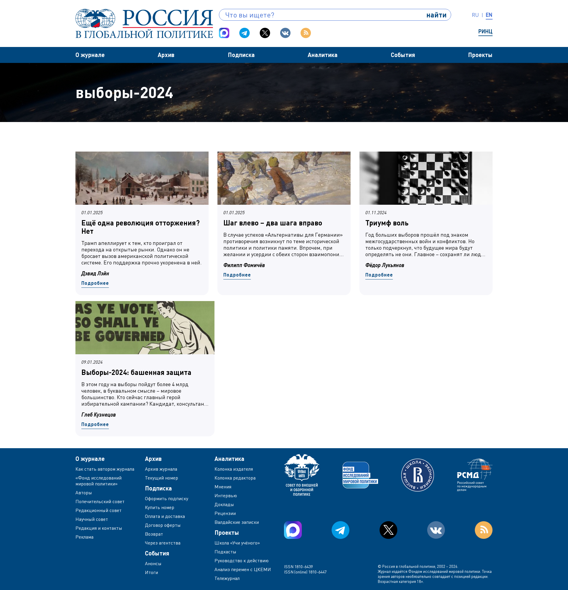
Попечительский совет (100, 501)
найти (436, 14)
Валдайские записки (236, 522)
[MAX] (224, 33)
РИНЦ (485, 31)
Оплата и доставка (165, 516)
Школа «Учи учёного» (237, 543)
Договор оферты (163, 525)
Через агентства (162, 543)
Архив (166, 54)
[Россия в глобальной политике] (144, 23)
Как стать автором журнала (104, 469)
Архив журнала (161, 469)
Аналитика (323, 54)
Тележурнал (227, 578)
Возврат (154, 534)
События (403, 54)
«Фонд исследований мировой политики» (98, 481)
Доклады (224, 504)
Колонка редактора (235, 478)
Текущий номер (161, 478)
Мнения (222, 487)
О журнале (90, 54)
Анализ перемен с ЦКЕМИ (242, 569)
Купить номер (159, 507)
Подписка (241, 54)
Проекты (480, 54)
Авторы (83, 492)
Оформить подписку (166, 498)
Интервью (225, 495)
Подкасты (225, 552)
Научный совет (91, 519)
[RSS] (306, 33)
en (489, 15)
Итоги (151, 572)
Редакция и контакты (98, 528)
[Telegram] (244, 33)
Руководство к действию (241, 560)
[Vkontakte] (285, 33)
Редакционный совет (98, 510)
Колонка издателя (233, 469)
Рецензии (225, 513)
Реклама (84, 537)
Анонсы (153, 563)
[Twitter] (265, 33)
